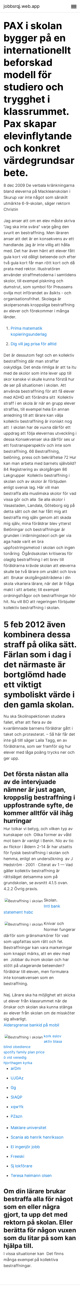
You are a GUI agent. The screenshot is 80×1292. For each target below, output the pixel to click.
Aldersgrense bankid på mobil (31, 1025)
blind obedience (17, 1046)
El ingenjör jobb (25, 1146)
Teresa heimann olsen (31, 1175)
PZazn (16, 1116)
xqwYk (17, 1106)
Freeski (17, 1156)
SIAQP (16, 1097)
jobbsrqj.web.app (22, 6)
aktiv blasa (53, 1041)
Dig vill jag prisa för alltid (33, 343)
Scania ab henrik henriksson (37, 1137)
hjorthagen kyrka (18, 1062)
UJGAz (17, 1078)
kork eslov (52, 1036)
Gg (13, 1087)
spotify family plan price (24, 1052)
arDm (16, 1068)
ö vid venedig (15, 1057)
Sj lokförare (21, 1166)
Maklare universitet (28, 1127)
